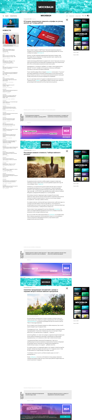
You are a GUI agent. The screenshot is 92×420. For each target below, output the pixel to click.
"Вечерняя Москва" (31, 321)
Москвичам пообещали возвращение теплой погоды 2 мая (34, 394)
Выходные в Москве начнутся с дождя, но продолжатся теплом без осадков (58, 394)
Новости (7, 30)
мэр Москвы (5, 110)
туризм (8, 52)
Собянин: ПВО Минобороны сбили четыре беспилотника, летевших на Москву (9, 108)
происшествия (5, 87)
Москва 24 (46, 15)
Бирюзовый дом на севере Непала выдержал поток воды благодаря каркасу (9, 135)
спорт (4, 166)
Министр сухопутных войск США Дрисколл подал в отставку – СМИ (9, 56)
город (14, 110)
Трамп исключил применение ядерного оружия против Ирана (10, 91)
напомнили (51, 214)
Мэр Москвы (5, 33)
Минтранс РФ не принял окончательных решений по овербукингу (10, 68)
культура (4, 121)
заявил (37, 80)
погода (32, 400)
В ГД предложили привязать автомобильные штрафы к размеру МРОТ (35, 116)
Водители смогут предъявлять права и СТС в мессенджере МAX (10, 170)
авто (7, 171)
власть (4, 82)
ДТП (8, 126)
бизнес (6, 183)
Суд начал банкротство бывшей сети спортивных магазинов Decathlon (10, 181)
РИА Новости (40, 53)
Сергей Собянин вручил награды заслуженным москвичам (9, 45)
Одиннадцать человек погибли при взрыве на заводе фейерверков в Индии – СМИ (9, 96)
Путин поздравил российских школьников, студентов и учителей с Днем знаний (10, 79)
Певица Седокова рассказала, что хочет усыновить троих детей (10, 130)
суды (3, 183)
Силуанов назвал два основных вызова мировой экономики (10, 114)
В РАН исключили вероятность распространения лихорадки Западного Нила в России (10, 175)
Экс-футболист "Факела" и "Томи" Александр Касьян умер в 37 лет (9, 164)
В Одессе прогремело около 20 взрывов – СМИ (8, 85)
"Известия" (40, 184)
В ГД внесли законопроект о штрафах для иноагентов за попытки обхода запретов (58, 116)
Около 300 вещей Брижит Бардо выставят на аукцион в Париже (9, 119)
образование (11, 82)
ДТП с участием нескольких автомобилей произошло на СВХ (9, 124)
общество (4, 52)
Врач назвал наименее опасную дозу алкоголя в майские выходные (57, 253)
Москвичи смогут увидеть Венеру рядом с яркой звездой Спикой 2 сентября (10, 148)
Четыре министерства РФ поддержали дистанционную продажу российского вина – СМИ (10, 73)
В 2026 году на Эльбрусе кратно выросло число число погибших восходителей (9, 50)
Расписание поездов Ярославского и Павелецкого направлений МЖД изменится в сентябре (10, 141)
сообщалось (33, 357)
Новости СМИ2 (23, 140)
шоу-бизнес (5, 131)
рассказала (57, 209)
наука (4, 149)
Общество (34, 19)
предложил (49, 72)
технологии (11, 171)
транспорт (4, 64)
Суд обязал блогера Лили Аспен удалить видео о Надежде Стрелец (10, 187)
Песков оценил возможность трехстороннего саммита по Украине (10, 159)
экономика (4, 115)
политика (6, 82)
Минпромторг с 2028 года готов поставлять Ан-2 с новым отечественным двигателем (9, 61)
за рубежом (10, 87)
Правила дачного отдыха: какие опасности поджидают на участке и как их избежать (35, 253)
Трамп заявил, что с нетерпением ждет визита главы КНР (10, 102)
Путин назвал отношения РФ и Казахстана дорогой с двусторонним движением (10, 153)
